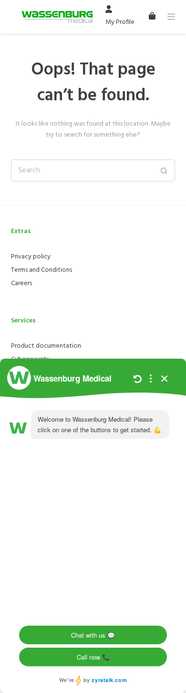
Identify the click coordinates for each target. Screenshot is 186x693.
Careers (21, 283)
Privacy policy (31, 256)
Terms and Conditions (41, 270)
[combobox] (82, 170)
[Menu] (171, 17)
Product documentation (46, 346)
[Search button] (164, 170)
